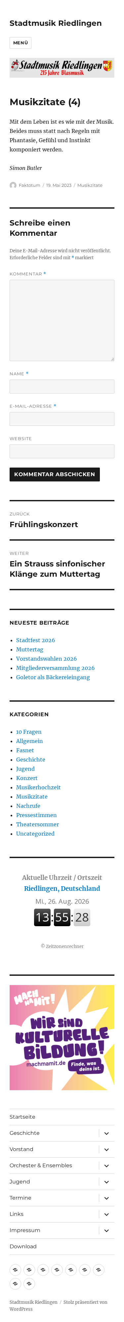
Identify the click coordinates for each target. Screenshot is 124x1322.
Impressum (25, 1230)
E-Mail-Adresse (33, 406)
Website (21, 438)
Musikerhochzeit (38, 787)
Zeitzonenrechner (65, 946)
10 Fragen (29, 731)
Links (16, 1214)
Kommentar (28, 274)
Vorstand (21, 1149)
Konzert (27, 778)
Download (23, 1246)
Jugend (25, 768)
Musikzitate (90, 185)
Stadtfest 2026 (35, 640)
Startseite (22, 1117)
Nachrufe (28, 806)
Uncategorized (35, 833)
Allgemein (29, 741)
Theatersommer (37, 824)
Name (19, 374)
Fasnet (25, 750)
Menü (20, 42)
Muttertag (29, 649)
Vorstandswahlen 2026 (46, 658)
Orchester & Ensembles (41, 1165)
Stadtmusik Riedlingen (56, 23)
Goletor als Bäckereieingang (53, 677)
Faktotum (29, 185)
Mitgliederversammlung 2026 (55, 668)
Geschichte (30, 759)
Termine (20, 1198)
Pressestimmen (36, 815)
